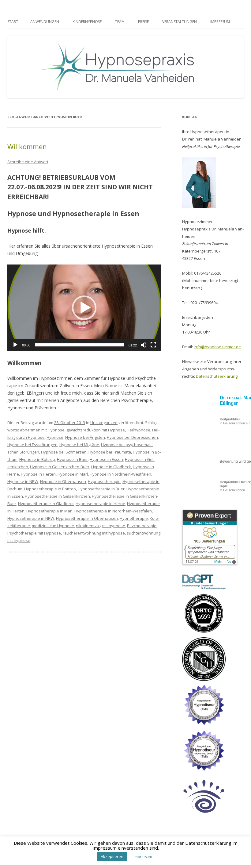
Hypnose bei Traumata (109, 452)
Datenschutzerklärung (217, 376)
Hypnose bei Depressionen (132, 437)
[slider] (79, 344)
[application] (84, 308)
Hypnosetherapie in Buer (101, 489)
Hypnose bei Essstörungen (32, 444)
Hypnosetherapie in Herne (100, 503)
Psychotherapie (141, 525)
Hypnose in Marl (73, 474)
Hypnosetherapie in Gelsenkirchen (57, 496)
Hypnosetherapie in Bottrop (50, 489)
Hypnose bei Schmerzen (64, 452)
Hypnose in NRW (22, 481)
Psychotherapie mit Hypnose (34, 533)
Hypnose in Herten (38, 474)
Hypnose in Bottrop (37, 459)
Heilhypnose (138, 430)
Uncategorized (104, 422)
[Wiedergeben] (15, 345)
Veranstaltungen (179, 21)
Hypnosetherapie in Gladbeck (46, 503)
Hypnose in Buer (72, 459)
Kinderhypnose (87, 21)
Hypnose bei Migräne (79, 444)
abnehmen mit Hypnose (42, 430)
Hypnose (55, 437)
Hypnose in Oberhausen (63, 481)
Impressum (220, 21)
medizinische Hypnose (53, 525)
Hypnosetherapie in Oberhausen (87, 518)
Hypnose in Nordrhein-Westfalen (120, 474)
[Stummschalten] (143, 345)
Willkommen (27, 146)
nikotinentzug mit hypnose (100, 525)
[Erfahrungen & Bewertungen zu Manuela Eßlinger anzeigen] (209, 563)
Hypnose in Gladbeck (111, 466)
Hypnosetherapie (104, 481)
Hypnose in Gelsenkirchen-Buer (59, 466)
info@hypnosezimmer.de (217, 346)
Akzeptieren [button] (112, 856)
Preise (143, 21)
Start (12, 21)
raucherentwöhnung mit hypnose (94, 533)
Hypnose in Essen (106, 459)
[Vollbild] (153, 345)
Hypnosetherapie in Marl (49, 511)
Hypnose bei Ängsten (85, 437)
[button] (84, 307)
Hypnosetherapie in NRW (30, 518)
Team (120, 21)
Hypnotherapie (134, 518)
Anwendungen (44, 21)
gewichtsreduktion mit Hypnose (95, 430)
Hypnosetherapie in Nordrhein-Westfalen (113, 511)
